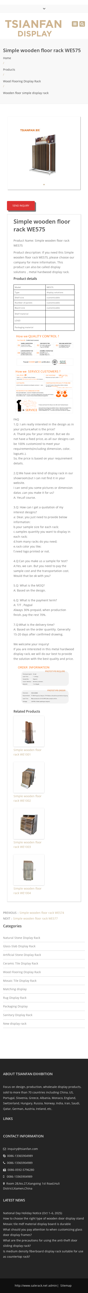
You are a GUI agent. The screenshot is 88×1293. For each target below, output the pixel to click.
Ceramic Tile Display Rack (20, 963)
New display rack (14, 1023)
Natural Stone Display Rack (21, 938)
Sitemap (65, 1285)
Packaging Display (15, 1006)
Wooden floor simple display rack (26, 93)
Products (9, 69)
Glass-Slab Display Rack (19, 946)
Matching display (15, 989)
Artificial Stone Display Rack (22, 955)
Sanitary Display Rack (17, 1015)
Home (7, 58)
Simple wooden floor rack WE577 (35, 918)
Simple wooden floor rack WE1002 (28, 798)
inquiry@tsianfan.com (23, 1149)
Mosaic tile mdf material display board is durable (37, 1224)
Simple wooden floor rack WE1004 (28, 890)
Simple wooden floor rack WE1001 (28, 752)
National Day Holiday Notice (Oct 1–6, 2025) (32, 1213)
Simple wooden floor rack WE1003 (28, 844)
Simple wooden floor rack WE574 (41, 913)
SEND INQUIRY (20, 205)
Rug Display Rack (14, 998)
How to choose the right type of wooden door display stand (43, 1218)
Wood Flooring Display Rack (22, 81)
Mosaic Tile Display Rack (19, 981)
